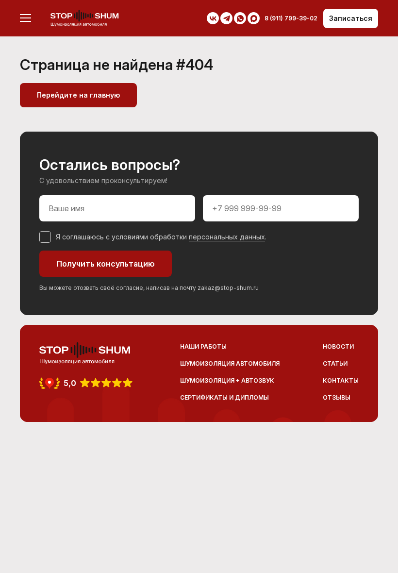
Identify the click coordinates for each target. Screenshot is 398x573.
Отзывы (336, 397)
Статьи (335, 363)
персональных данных (227, 237)
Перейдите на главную (78, 95)
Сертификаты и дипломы (224, 397)
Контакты (341, 380)
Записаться (350, 18)
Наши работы (203, 346)
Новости (338, 346)
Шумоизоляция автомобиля (230, 363)
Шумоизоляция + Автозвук (227, 380)
